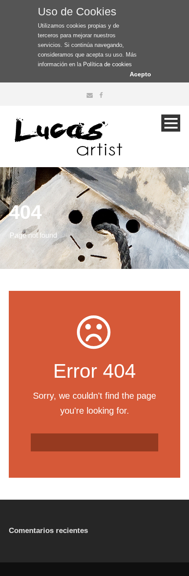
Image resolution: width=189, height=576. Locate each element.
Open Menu (170, 123)
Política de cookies (107, 64)
